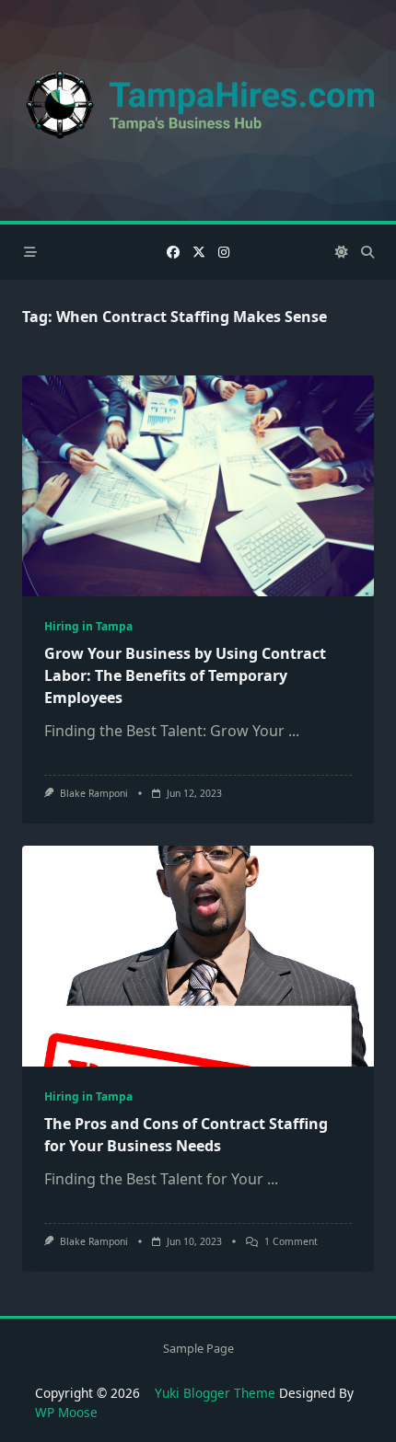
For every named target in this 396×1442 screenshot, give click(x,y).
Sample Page (198, 1349)
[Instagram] (223, 252)
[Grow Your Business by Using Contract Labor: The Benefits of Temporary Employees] (198, 485)
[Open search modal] (367, 252)
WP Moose (66, 1412)
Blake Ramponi (94, 793)
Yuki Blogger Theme (215, 1393)
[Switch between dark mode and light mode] (341, 252)
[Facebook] (173, 252)
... (293, 731)
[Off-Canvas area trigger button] (30, 252)
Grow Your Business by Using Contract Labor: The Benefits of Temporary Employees (185, 675)
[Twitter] (198, 252)
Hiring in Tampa (88, 626)
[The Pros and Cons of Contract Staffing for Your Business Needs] (198, 956)
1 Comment (291, 1241)
